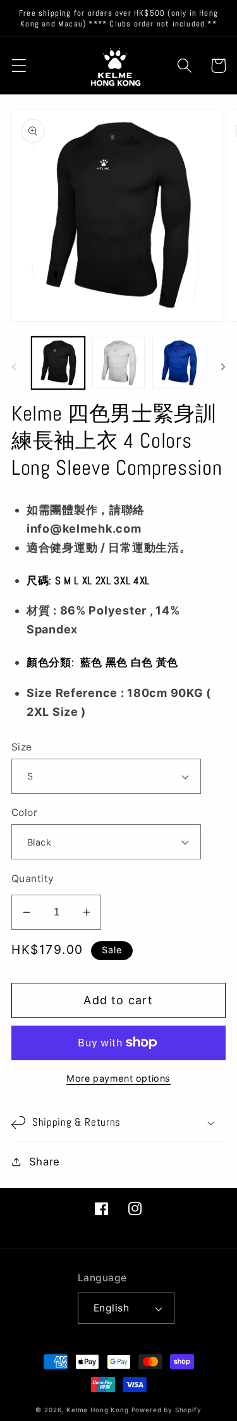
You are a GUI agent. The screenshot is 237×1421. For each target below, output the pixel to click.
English (111, 1308)
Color (24, 812)
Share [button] (44, 1161)
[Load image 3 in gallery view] (178, 363)
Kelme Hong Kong (97, 1409)
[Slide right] (223, 367)
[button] (19, 65)
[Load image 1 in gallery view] (58, 363)
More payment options (118, 1078)
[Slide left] (14, 367)
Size (21, 747)
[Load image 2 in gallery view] (118, 363)
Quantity (32, 879)
